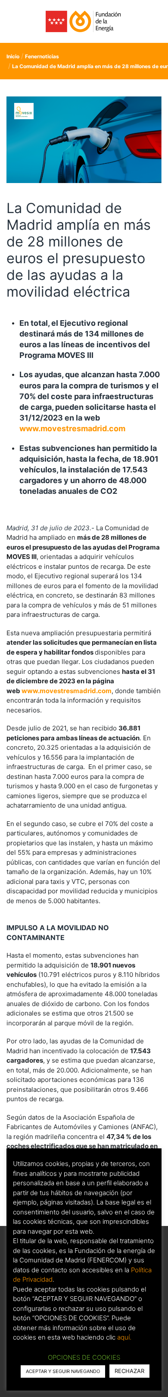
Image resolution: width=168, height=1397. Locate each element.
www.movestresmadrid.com (72, 428)
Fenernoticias (42, 56)
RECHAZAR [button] (129, 1370)
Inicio (12, 56)
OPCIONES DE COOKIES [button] (84, 1357)
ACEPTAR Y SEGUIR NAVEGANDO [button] (63, 1371)
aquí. (124, 1337)
